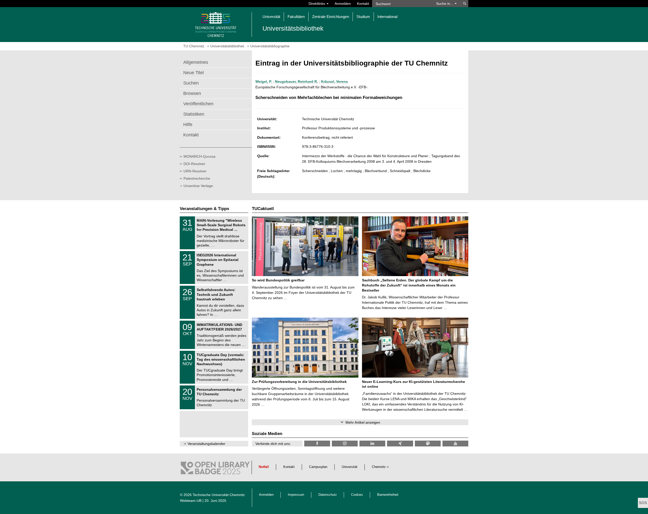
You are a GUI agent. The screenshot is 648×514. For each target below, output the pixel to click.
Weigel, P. (263, 81)
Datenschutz (327, 495)
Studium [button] (363, 16)
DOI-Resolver (194, 164)
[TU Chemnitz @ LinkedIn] (372, 443)
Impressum (296, 495)
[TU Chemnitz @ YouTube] (455, 443)
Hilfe (187, 124)
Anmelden (343, 4)
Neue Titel (193, 72)
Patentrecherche (197, 178)
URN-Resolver (195, 171)
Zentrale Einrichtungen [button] (330, 16)
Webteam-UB (190, 501)
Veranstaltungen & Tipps (204, 208)
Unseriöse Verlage (198, 186)
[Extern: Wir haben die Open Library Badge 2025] (215, 469)
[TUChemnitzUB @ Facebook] (317, 443)
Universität (349, 467)
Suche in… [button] (445, 4)
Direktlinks (317, 4)
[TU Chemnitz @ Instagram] (345, 443)
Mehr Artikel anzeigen (363, 422)
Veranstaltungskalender (206, 444)
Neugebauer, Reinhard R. (296, 81)
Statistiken (193, 114)
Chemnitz (379, 467)
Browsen (192, 93)
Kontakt (363, 4)
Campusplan (318, 467)
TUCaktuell (263, 208)
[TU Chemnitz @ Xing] (400, 443)
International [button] (387, 16)
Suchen (191, 83)
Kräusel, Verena (334, 81)
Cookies (357, 495)
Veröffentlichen (198, 103)
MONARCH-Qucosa (199, 156)
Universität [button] (271, 16)
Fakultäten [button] (296, 16)
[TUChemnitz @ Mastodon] (428, 443)
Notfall (264, 467)
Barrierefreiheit (387, 495)
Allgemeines (195, 62)
